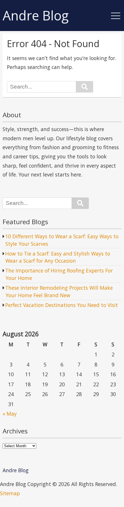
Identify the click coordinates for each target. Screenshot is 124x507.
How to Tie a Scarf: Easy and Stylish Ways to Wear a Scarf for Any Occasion (57, 257)
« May (10, 413)
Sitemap (10, 493)
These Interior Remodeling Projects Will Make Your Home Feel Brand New (59, 291)
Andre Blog (36, 15)
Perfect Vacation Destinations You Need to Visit (61, 304)
